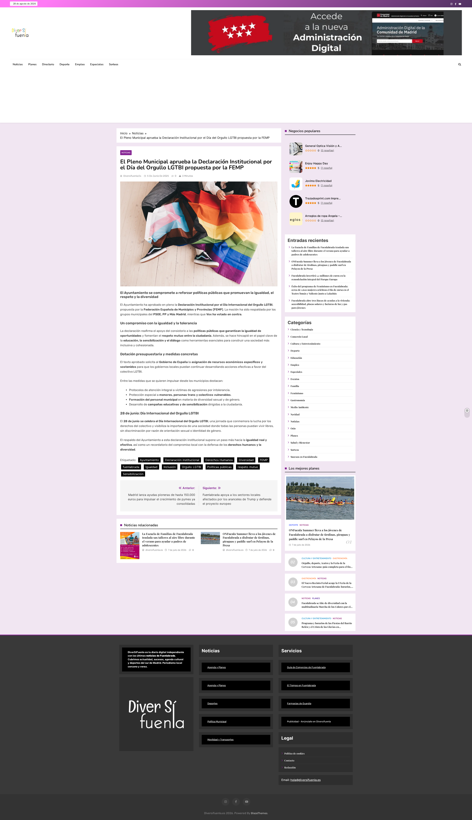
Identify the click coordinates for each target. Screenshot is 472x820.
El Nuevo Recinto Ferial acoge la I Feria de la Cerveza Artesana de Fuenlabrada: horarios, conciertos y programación (326, 586)
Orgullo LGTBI (191, 467)
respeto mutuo (248, 467)
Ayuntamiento (149, 460)
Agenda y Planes (216, 667)
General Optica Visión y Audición (323, 145)
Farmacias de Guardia (299, 703)
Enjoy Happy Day (316, 163)
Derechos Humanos (219, 460)
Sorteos (113, 64)
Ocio (293, 428)
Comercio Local (299, 336)
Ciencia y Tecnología (302, 329)
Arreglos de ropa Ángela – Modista (323, 215)
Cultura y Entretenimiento (305, 343)
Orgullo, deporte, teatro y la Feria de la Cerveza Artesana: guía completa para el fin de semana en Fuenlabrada (326, 566)
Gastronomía (298, 400)
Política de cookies (294, 753)
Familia (295, 386)
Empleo (80, 64)
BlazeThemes (259, 813)
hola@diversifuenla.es (305, 780)
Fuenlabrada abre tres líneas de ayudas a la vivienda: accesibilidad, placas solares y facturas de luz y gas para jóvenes (320, 304)
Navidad (295, 414)
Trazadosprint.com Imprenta (323, 198)
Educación (296, 357)
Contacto (289, 760)
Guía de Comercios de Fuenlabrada (306, 667)
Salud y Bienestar (300, 442)
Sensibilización (133, 474)
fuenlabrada (131, 467)
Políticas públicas (219, 467)
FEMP (264, 460)
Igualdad (151, 467)
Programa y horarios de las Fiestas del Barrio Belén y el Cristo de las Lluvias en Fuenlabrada (327, 627)
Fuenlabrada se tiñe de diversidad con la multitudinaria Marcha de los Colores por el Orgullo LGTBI (326, 606)
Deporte (65, 64)
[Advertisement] (236, 97)
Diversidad (246, 460)
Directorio (48, 64)
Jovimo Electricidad (318, 180)
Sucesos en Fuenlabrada (304, 456)
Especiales (96, 64)
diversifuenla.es (132, 176)
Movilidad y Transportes (220, 739)
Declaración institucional (182, 460)
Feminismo (297, 393)
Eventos (295, 379)
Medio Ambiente (300, 407)
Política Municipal (216, 721)
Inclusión (170, 467)
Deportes (212, 703)
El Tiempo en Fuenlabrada (301, 685)
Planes (32, 64)
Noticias (18, 64)
